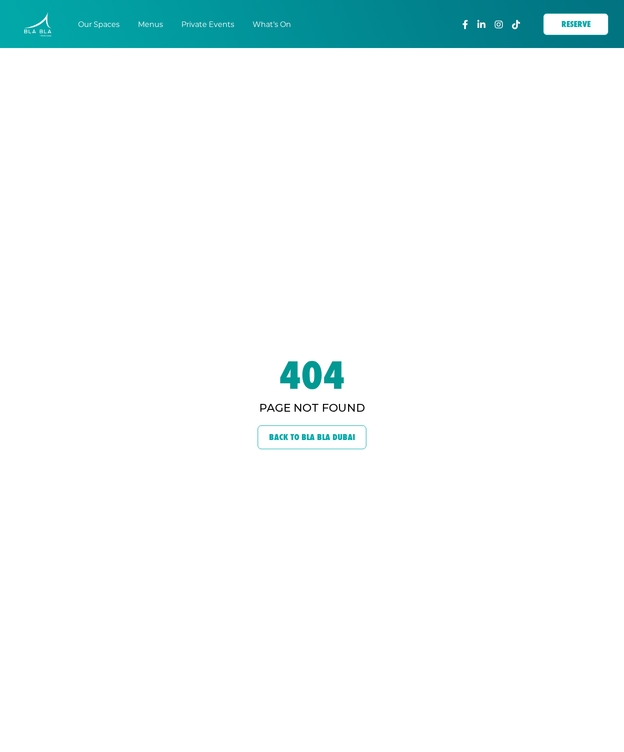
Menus (150, 24)
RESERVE (576, 24)
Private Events (207, 24)
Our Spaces (99, 24)
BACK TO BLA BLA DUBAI (312, 437)
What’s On (272, 24)
